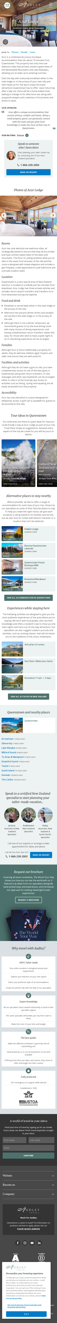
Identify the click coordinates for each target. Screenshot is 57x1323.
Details (24, 52)
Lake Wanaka (8, 747)
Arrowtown (7, 738)
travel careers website (28, 1228)
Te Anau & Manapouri (13, 756)
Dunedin (6, 775)
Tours (32, 52)
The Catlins (7, 779)
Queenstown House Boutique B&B (34, 564)
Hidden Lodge (31, 529)
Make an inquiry (28, 172)
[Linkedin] (39, 1243)
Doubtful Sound (10, 761)
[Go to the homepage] (29, 5)
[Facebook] (17, 1243)
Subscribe (28, 1155)
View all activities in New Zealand (29, 696)
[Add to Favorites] (5, 42)
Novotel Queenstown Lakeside (35, 547)
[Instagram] (25, 1243)
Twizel (5, 766)
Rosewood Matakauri (35, 579)
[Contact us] (7, 5)
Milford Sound (9, 752)
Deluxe (20, 135)
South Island (8, 770)
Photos (15, 52)
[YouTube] (32, 1243)
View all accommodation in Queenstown (28, 597)
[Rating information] (26, 135)
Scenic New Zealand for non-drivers (16, 469)
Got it (26, 1314)
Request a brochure (28, 900)
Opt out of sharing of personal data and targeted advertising (24, 1306)
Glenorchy (7, 743)
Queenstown (31, 720)
